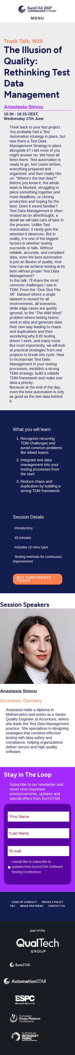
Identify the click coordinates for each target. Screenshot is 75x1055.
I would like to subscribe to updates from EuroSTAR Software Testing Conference (37, 867)
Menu (37, 18)
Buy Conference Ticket (34, 579)
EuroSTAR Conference (37, 9)
